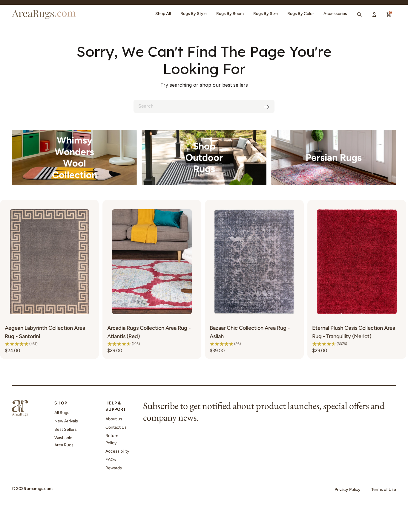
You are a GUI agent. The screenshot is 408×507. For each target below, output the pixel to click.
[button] (74, 343)
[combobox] (204, 106)
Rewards (113, 468)
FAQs (110, 459)
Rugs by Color (300, 13)
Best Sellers (65, 429)
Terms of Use (383, 489)
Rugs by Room (230, 13)
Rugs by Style (193, 13)
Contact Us (116, 427)
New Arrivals (66, 421)
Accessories (335, 13)
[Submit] (267, 107)
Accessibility (117, 451)
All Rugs (61, 412)
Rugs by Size (265, 13)
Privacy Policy (348, 489)
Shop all (163, 13)
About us (113, 419)
